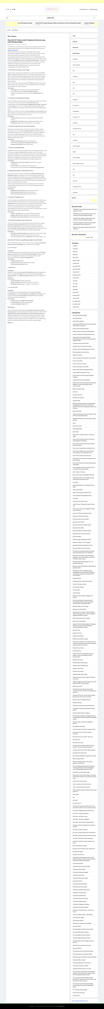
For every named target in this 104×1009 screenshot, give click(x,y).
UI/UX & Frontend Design (78, 992)
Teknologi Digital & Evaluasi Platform (81, 935)
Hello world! (90, 237)
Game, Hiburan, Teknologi (79, 472)
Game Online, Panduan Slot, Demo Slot (82, 455)
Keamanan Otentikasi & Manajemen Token (83, 545)
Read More (10, 322)
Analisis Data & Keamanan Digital (81, 328)
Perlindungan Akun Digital (79, 726)
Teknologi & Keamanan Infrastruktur (81, 889)
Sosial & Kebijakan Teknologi (80, 845)
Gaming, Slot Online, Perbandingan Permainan (83, 475)
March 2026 (75, 257)
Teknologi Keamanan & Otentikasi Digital (82, 954)
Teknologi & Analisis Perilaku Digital (81, 866)
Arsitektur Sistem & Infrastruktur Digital (82, 346)
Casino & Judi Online (78, 361)
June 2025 (75, 283)
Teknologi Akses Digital (78, 917)
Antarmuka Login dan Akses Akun (81, 343)
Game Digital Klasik (77, 429)
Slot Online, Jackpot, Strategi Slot (81, 813)
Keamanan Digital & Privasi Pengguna (81, 542)
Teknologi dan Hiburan (78, 920)
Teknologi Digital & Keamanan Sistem (82, 938)
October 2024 (76, 307)
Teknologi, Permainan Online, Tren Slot (82, 968)
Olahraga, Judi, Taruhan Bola (79, 609)
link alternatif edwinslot (78, 587)
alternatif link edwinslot (78, 321)
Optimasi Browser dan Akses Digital (81, 618)
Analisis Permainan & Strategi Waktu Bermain (83, 334)
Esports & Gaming (77, 411)
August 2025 (76, 278)
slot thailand (76, 111)
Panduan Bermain (77, 650)
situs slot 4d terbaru (13, 50)
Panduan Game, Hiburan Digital (80, 662)
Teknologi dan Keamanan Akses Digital (82, 923)
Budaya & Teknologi (77, 355)
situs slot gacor (76, 65)
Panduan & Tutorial (77, 633)
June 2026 (75, 248)
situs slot (75, 181)
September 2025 (76, 275)
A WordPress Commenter (79, 237)
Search (74, 198)
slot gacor (75, 59)
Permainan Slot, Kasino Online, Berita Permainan (84, 750)
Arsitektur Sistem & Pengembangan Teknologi (83, 349)
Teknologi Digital (77, 926)
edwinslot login (76, 400)
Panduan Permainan (77, 686)
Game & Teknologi (77, 426)
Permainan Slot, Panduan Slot (80, 753)
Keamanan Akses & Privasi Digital (81, 519)
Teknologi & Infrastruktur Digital (80, 878)
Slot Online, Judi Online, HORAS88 (81, 819)
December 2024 (76, 301)
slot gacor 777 (76, 117)
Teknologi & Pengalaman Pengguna (81, 904)
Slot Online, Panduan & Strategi (80, 829)
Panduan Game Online (78, 659)
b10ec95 (11, 44)
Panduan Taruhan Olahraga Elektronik (81, 699)
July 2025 (75, 280)
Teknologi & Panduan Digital (79, 901)
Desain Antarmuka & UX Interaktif (81, 366)
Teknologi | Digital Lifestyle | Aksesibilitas (83, 914)
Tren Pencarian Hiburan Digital (80, 989)
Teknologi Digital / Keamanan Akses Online (83, 929)
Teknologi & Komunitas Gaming (80, 898)
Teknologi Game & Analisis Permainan (82, 945)
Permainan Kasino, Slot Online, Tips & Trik (83, 736)
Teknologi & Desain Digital (79, 869)
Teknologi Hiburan (77, 948)
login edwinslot (76, 593)
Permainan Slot (76, 739)
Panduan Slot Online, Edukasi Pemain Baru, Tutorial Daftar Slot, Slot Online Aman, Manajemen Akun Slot (85, 691)
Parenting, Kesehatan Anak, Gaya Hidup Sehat (83, 705)
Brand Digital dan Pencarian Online (81, 352)
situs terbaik (76, 794)
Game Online (76, 431)
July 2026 (75, 246)
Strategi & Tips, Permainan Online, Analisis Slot (84, 848)
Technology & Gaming (78, 863)
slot (74, 70)
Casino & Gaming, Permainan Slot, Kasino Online (84, 358)
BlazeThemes (61, 1006)
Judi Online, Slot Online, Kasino (80, 501)
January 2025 (76, 298)
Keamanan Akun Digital (78, 527)
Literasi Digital (76, 590)
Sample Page (50, 18)
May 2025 (75, 286)
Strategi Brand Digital (78, 851)
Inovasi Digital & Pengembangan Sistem (82, 495)
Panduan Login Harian (78, 668)
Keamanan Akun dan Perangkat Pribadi (82, 525)
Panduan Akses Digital (78, 636)
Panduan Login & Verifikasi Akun (80, 665)
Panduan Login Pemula (78, 671)
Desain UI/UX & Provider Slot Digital (81, 380)
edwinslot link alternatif (78, 397)
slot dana (75, 123)
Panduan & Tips (76, 630)
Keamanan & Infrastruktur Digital (80, 516)
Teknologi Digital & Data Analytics (81, 932)
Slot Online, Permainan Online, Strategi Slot (83, 838)
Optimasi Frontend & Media (79, 621)
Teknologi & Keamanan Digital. (80, 887)
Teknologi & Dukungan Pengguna (80, 872)
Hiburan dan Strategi (77, 489)
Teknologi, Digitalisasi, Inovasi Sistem (82, 962)
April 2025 (75, 289)
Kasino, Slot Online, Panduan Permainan (82, 513)
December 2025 (76, 266)
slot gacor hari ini (77, 128)
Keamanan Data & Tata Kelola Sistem (81, 533)
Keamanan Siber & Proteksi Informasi (81, 548)
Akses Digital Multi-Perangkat (80, 315)
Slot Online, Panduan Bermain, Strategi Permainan (84, 835)
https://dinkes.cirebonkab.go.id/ (80, 1000)
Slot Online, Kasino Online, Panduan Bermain (83, 822)
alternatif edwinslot (77, 318)
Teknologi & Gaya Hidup (78, 875)
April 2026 (75, 254)
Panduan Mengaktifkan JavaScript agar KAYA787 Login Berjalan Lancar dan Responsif (68, 1)
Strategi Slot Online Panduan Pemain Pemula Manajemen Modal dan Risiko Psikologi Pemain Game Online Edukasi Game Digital (84, 859)
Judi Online (75, 498)
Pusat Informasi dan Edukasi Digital (81, 772)
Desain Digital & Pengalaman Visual (81, 372)
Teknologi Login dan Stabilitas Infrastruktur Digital (85, 957)
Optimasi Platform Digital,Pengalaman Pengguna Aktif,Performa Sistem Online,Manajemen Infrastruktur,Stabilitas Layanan (84, 625)
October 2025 (76, 272)
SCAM (74, 152)
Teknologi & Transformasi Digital (80, 907)
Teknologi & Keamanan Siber (79, 892)
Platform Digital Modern (78, 758)
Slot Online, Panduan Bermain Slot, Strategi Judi (84, 832)
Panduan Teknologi (77, 702)
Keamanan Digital (77, 536)
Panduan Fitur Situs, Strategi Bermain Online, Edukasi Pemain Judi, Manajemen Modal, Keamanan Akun (83, 655)
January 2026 (76, 263)
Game (74, 423)
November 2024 (76, 304)
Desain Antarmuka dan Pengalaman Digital (83, 369)
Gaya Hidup (75, 482)
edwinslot (75, 391)
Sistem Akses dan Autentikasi (80, 781)
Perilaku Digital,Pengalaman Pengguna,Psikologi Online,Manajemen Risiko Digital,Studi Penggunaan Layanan (85, 717)
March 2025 (75, 292)
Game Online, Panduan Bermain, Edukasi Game (84, 448)
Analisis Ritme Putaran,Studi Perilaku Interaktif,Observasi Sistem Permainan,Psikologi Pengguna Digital (84, 339)
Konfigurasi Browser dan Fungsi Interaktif (82, 581)
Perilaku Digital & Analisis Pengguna (81, 713)
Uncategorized (76, 995)
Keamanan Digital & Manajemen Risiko (82, 539)
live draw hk (75, 105)
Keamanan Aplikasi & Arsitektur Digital (82, 530)
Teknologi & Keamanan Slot (79, 895)
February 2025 (76, 295)
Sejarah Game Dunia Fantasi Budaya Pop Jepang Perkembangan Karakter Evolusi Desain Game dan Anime (84, 777)
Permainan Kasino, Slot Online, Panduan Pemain (84, 729)
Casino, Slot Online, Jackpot (79, 363)
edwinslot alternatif (77, 394)
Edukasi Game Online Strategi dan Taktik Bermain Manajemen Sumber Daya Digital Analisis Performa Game (84, 384)
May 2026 (75, 251)
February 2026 (76, 260)
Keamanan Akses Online (78, 522)
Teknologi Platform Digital (79, 960)
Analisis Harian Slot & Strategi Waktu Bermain (84, 331)
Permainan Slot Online (78, 742)
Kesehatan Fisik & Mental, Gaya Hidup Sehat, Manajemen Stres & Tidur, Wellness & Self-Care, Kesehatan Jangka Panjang (84, 557)
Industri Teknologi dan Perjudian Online (82, 492)
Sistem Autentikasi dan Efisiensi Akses (82, 784)
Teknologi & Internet (77, 881)
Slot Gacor (75, 800)
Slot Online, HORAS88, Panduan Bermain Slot (83, 810)
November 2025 (76, 269)
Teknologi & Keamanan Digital (80, 884)
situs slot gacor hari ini (78, 163)
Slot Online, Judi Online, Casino (80, 816)
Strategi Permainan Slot (78, 854)
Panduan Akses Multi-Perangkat (80, 639)
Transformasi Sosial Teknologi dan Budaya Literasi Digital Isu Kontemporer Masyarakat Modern (83, 985)
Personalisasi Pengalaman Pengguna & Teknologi (84, 756)
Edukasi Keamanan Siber (78, 389)
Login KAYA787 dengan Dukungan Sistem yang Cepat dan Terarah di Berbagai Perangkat (30, 23)
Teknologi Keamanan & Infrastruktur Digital (83, 951)
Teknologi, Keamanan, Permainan (80, 965)
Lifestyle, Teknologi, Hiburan (79, 584)
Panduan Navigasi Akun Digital (80, 674)
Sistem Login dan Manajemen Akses (81, 787)
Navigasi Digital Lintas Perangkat (80, 606)
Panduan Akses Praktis (78, 648)
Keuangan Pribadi (77, 578)
